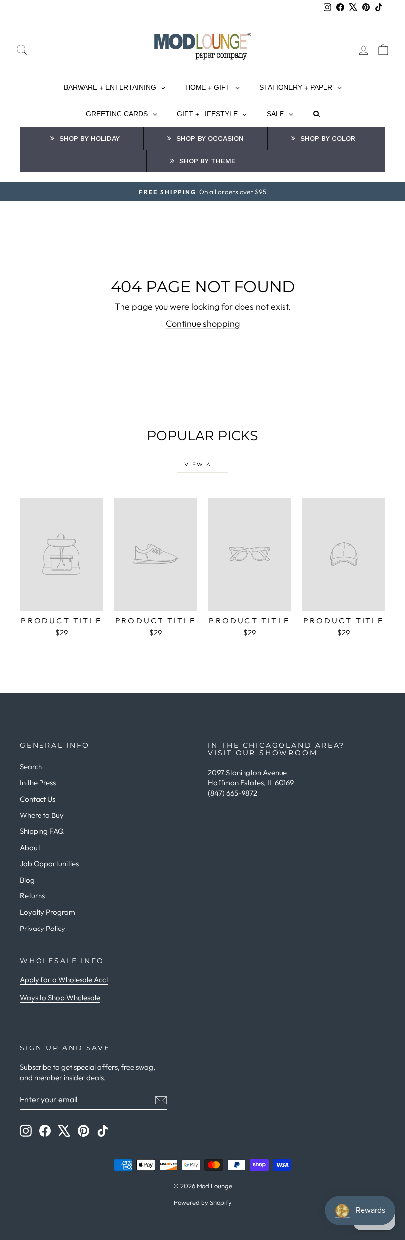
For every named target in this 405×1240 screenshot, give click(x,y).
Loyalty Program (47, 912)
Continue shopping (203, 323)
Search (31, 766)
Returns (32, 895)
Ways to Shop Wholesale (60, 997)
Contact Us (37, 799)
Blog (27, 880)
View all (202, 464)
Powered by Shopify (203, 1202)
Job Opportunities (49, 863)
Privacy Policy (42, 928)
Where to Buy (42, 815)
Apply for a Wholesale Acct (64, 979)
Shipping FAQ (42, 831)
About (30, 847)
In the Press (38, 782)
